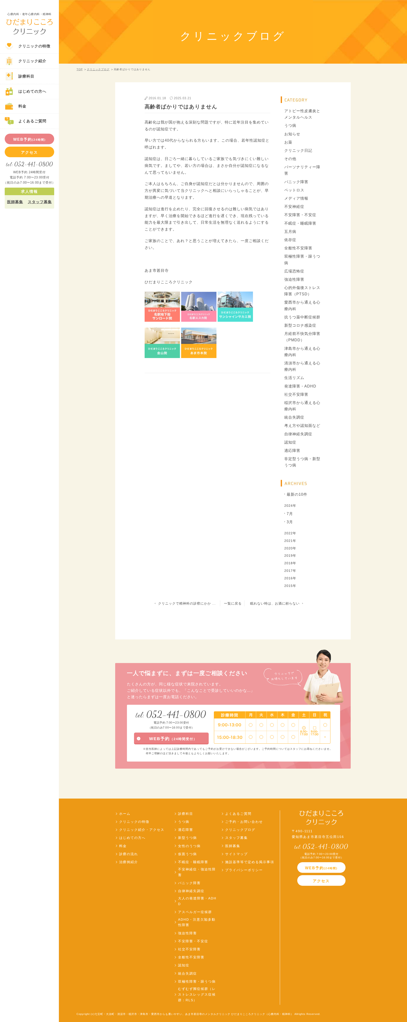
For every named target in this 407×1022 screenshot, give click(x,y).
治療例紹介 (128, 862)
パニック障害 (296, 182)
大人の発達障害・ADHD (197, 901)
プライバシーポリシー (244, 870)
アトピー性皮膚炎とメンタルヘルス (302, 114)
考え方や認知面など (302, 426)
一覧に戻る (233, 603)
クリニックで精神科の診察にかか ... (187, 603)
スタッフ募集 (40, 202)
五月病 (290, 232)
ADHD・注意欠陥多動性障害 (197, 922)
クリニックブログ (98, 69)
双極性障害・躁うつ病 (302, 259)
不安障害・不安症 (300, 215)
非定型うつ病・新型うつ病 (302, 462)
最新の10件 (297, 494)
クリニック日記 (298, 150)
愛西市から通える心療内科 (302, 305)
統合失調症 (294, 417)
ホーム (124, 814)
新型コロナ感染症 (300, 325)
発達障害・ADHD (300, 386)
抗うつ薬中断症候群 (302, 317)
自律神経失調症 (298, 434)
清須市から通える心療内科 (302, 366)
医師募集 (15, 202)
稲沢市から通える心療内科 (302, 406)
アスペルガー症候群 (195, 912)
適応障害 (292, 451)
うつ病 (290, 126)
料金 (123, 846)
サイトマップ (236, 854)
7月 (290, 514)
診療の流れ (128, 854)
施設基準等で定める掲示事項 (249, 862)
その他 (290, 159)
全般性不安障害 (298, 248)
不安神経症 (294, 207)
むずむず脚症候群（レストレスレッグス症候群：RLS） (197, 994)
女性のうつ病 (189, 846)
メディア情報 (296, 198)
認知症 (290, 442)
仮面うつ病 (187, 854)
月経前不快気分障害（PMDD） (302, 337)
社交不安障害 (296, 394)
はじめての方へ (132, 838)
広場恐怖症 (294, 271)
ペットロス (294, 190)
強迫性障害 (294, 279)
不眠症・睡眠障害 (300, 223)
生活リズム (294, 378)
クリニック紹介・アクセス (141, 830)
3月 (290, 522)
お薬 (288, 142)
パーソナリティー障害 (302, 170)
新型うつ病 (187, 838)
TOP (80, 69)
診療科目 (185, 814)
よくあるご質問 (238, 814)
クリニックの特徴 (134, 822)
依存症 (290, 240)
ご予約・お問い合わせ (244, 822)
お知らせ (292, 134)
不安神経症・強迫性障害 (197, 872)
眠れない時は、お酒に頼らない (275, 603)
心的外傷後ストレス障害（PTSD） (302, 291)
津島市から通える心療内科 (302, 351)
